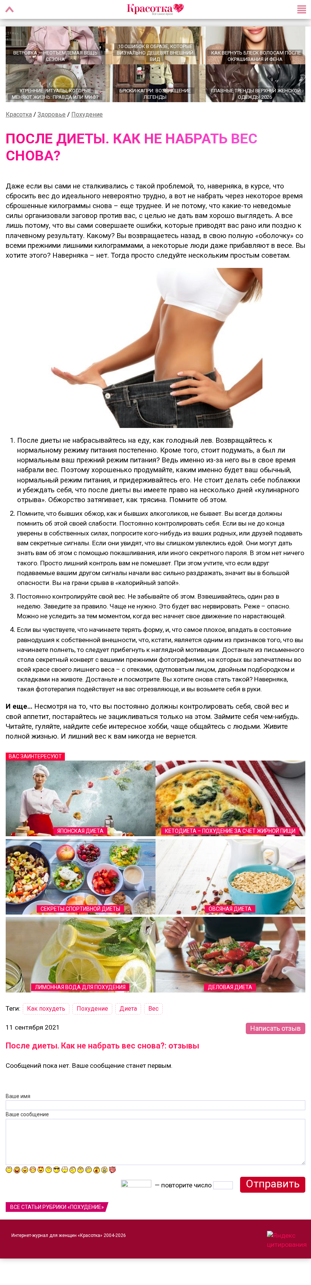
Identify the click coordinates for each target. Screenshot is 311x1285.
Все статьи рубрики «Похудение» (57, 1207)
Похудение (87, 114)
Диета (128, 1008)
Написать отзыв (275, 1028)
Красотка (19, 114)
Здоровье (52, 114)
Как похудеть (46, 1008)
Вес (153, 1008)
